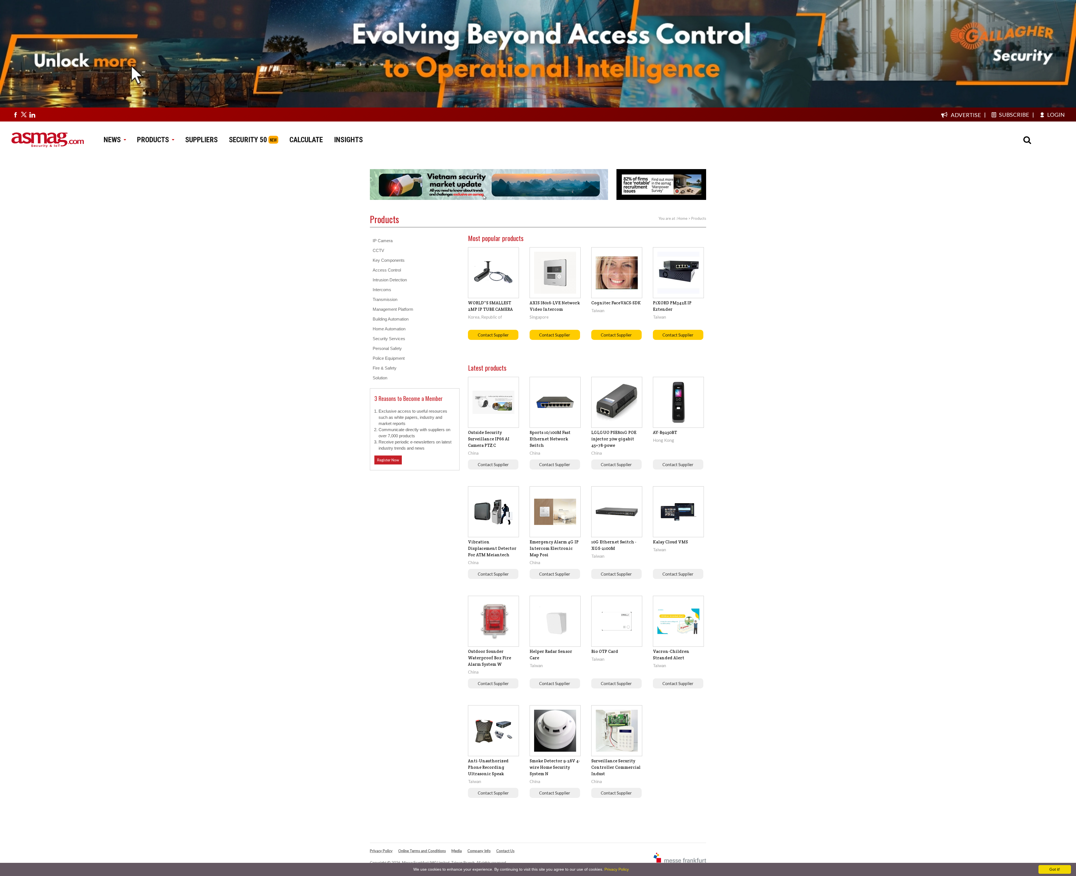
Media (456, 851)
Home (682, 218)
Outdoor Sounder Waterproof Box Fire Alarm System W (489, 658)
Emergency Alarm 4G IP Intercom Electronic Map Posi (554, 548)
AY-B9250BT (665, 432)
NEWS (112, 140)
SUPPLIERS (201, 140)
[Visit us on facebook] (15, 114)
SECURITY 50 (248, 140)
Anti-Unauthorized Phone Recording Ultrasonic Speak (488, 767)
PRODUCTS (153, 140)
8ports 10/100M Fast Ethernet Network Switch (550, 439)
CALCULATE (306, 140)
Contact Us (505, 851)
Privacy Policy (381, 851)
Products (698, 218)
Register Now (388, 460)
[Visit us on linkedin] (32, 114)
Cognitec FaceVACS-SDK (616, 302)
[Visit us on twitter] (23, 114)
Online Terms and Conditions (422, 851)
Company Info (479, 851)
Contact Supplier (493, 334)
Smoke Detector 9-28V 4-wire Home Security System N (555, 767)
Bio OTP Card (604, 651)
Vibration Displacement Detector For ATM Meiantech (492, 548)
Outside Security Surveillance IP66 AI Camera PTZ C (488, 439)
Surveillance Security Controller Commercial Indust (616, 767)
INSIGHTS (348, 140)
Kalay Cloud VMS (670, 542)
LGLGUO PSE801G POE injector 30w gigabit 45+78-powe (613, 439)
